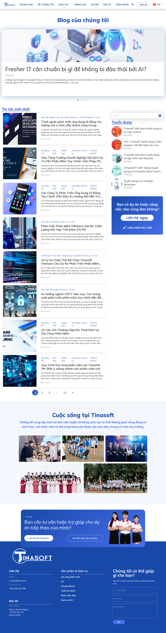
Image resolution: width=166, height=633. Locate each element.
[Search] (160, 115)
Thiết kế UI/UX (68, 591)
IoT (62, 581)
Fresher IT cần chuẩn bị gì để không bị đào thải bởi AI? (75, 69)
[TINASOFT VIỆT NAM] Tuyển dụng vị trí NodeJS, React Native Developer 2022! (143, 171)
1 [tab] (78, 100)
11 (65, 392)
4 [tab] (88, 100)
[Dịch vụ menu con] (69, 4)
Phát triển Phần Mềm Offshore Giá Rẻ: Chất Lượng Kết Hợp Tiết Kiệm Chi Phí (71, 227)
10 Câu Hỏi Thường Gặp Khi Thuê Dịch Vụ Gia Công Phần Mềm (70, 331)
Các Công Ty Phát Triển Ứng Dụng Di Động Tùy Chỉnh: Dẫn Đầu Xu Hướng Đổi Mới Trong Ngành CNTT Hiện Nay (72, 196)
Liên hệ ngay (137, 217)
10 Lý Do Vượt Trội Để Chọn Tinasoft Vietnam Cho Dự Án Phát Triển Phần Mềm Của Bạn (70, 263)
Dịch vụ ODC (67, 600)
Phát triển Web (68, 595)
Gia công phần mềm (70, 577)
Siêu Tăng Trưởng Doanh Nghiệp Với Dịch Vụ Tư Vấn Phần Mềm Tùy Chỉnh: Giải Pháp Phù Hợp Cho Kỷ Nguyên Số (72, 161)
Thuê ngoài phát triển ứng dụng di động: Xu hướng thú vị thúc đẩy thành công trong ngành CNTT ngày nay (71, 125)
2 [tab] (81, 100)
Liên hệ (143, 4)
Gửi (118, 622)
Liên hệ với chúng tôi (39, 538)
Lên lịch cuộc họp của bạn (85, 538)
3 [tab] (85, 100)
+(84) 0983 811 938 (139, 227)
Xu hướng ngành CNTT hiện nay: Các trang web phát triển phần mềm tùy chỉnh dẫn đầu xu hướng (72, 297)
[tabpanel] (83, 59)
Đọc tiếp (74, 82)
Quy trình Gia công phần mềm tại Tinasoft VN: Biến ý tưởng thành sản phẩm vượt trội (70, 366)
